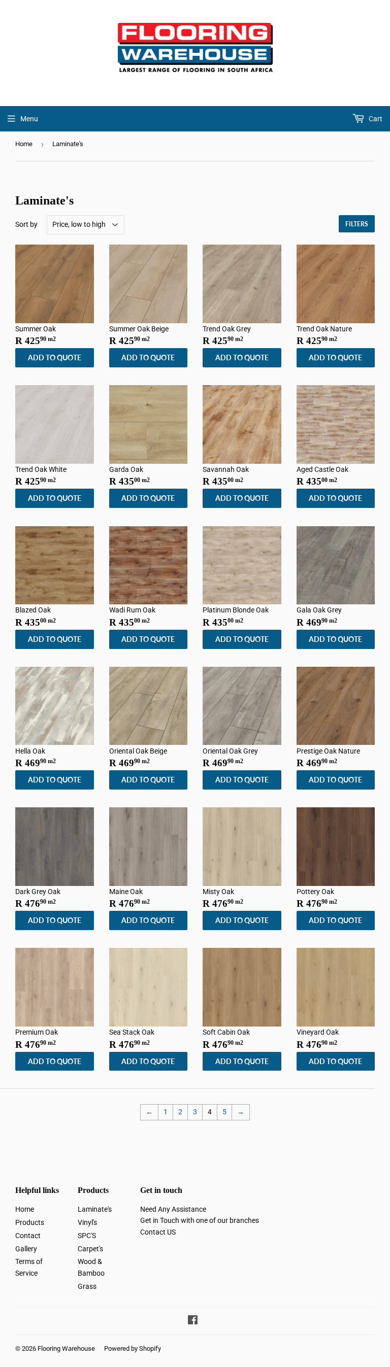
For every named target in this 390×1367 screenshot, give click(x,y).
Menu (29, 119)
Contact (28, 1236)
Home (23, 144)
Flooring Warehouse (66, 1348)
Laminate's (95, 1209)
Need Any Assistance (173, 1209)
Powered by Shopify (132, 1348)
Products (29, 1222)
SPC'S (87, 1236)
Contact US (158, 1232)
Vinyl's (87, 1222)
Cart (374, 119)
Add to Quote (54, 357)
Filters (356, 224)
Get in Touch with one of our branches (199, 1220)
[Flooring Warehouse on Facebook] (192, 1321)
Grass (87, 1286)
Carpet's (90, 1249)
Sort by (26, 224)
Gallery (26, 1249)
